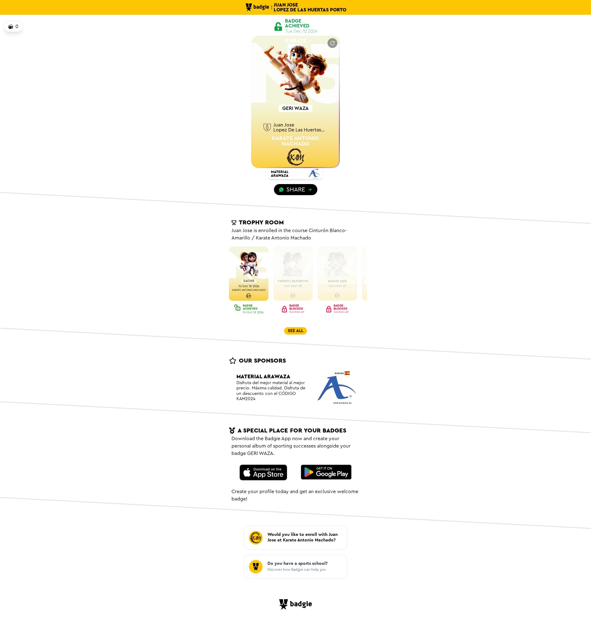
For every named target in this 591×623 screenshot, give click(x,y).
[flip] (332, 43)
